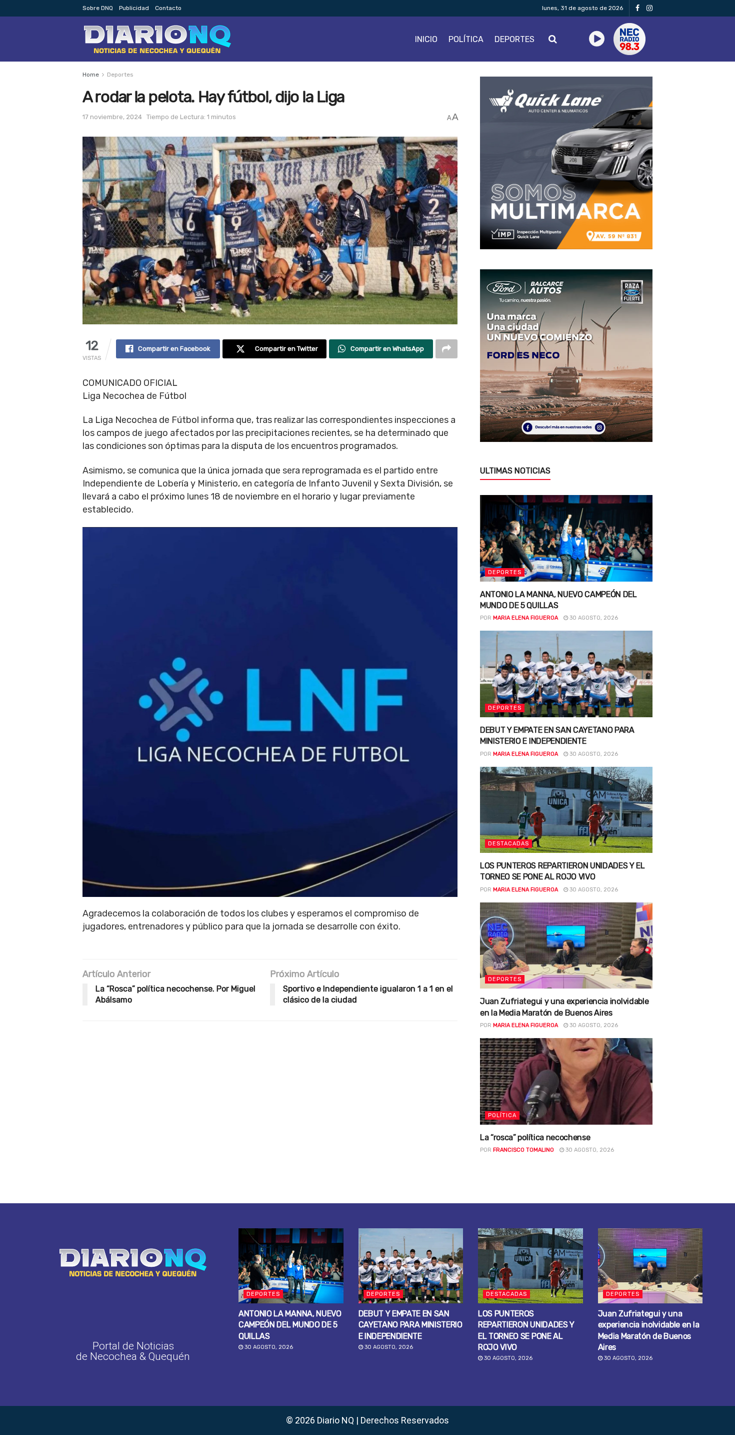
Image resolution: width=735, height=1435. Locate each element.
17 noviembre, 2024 (112, 117)
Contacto (168, 8)
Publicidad (134, 8)
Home (90, 74)
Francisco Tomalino (523, 1150)
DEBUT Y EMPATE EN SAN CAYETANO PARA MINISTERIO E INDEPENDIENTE (410, 1325)
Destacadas (508, 843)
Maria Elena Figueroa (525, 618)
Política (466, 39)
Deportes (514, 39)
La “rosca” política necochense (535, 1137)
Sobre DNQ (97, 8)
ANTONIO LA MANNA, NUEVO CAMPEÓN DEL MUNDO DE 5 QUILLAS (290, 1325)
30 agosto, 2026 (593, 618)
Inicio (426, 39)
